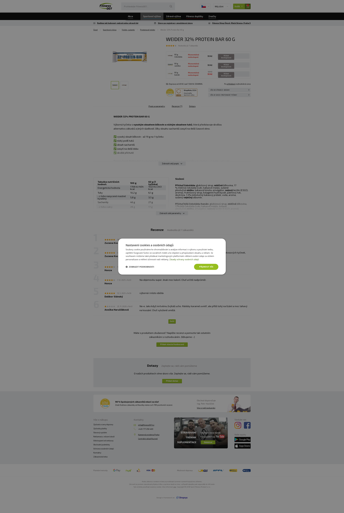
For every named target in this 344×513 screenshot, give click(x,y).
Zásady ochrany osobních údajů (184, 259)
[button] (140, 266)
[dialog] (172, 256)
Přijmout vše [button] (206, 266)
